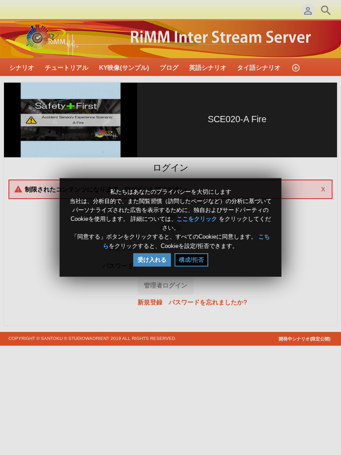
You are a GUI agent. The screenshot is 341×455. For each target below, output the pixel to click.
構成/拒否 (191, 259)
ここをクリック (197, 219)
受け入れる (152, 259)
